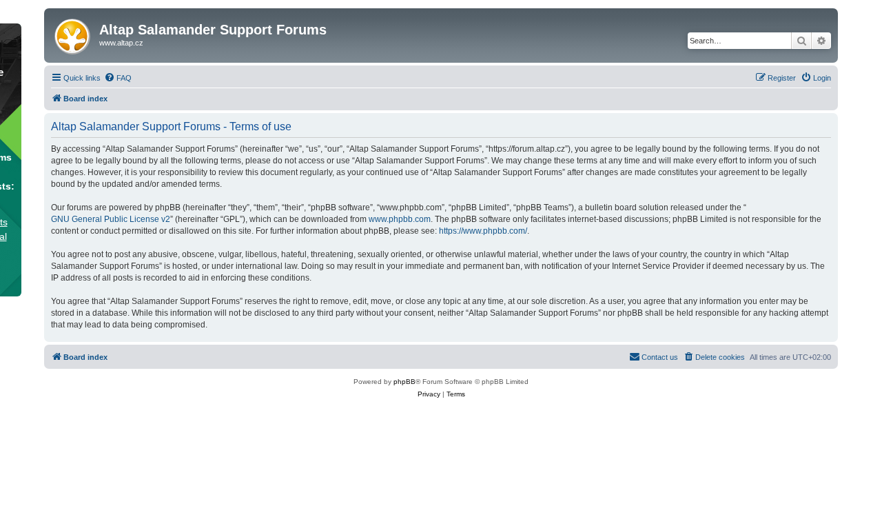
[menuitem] (118, 78)
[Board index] (73, 34)
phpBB (404, 381)
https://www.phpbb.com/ (483, 231)
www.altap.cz (121, 43)
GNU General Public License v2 (110, 219)
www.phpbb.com (400, 219)
